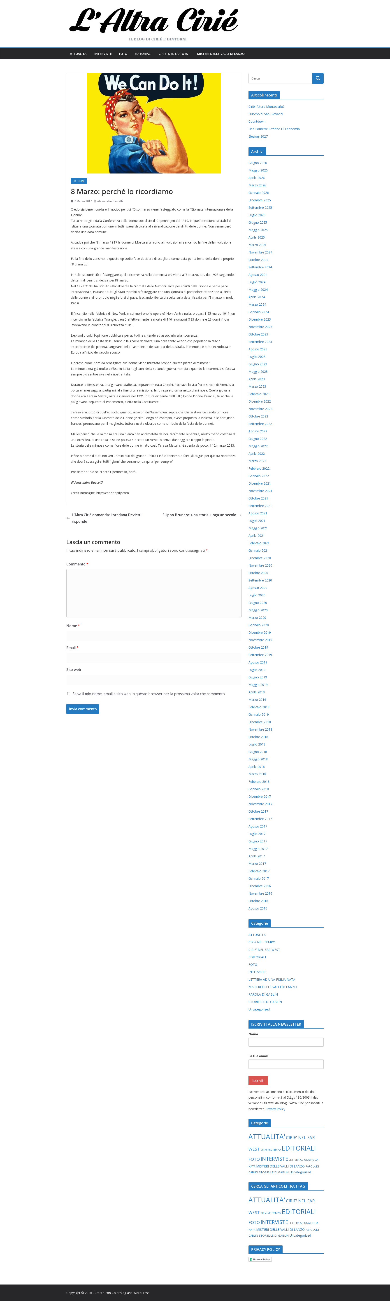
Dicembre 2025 (259, 200)
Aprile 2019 (256, 692)
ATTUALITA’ (78, 54)
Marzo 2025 (257, 245)
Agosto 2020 (257, 588)
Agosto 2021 (257, 513)
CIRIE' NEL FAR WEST (264, 949)
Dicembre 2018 (259, 722)
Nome (73, 625)
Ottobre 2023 (258, 334)
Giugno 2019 (257, 677)
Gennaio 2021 (258, 550)
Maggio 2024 (258, 289)
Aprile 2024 (256, 297)
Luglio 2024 (256, 282)
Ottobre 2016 (258, 901)
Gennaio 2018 (258, 789)
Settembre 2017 (260, 819)
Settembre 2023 (260, 342)
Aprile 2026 (256, 178)
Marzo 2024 (257, 304)
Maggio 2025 (258, 230)
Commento (77, 564)
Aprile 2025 (256, 237)
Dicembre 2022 (259, 401)
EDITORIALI (143, 54)
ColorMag (119, 1293)
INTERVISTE (103, 54)
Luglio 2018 (256, 744)
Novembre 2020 (260, 565)
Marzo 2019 (257, 699)
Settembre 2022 (260, 424)
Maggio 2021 (258, 528)
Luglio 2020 (256, 595)
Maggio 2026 (258, 170)
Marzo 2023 (257, 386)
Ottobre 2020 (258, 573)
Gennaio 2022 (258, 476)
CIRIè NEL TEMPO (261, 942)
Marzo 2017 (257, 863)
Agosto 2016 (257, 908)
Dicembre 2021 (259, 483)
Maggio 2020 (258, 610)
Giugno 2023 (257, 364)
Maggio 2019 (258, 684)
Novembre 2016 (260, 893)
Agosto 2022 (257, 431)
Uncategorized (259, 1009)
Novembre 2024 (260, 252)
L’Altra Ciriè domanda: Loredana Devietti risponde (106, 518)
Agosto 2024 (257, 274)
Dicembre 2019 (259, 632)
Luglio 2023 (256, 356)
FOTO (123, 54)
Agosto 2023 (257, 349)
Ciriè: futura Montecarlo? (266, 106)
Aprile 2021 (256, 535)
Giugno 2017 (257, 841)
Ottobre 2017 (258, 811)
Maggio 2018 (258, 759)
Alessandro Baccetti (110, 201)
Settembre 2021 (260, 506)
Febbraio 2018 (258, 781)
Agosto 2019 (257, 662)
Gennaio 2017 (258, 878)
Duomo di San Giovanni (265, 114)
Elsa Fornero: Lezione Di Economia (274, 129)
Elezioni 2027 (258, 136)
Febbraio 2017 (258, 871)
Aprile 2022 (256, 453)
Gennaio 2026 (258, 192)
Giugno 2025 (257, 222)
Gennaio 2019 (258, 714)
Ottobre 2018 (258, 737)
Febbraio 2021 (258, 543)
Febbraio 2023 (258, 394)
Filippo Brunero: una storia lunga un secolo (199, 514)
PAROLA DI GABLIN (263, 994)
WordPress (141, 1293)
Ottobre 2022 (258, 416)
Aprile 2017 (256, 856)
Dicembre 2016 (259, 886)
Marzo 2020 (257, 617)
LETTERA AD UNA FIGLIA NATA (271, 979)
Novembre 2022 (260, 409)
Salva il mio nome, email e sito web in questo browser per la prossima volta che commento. (148, 693)
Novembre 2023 (260, 327)
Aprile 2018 (256, 766)
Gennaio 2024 (258, 312)
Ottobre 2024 (258, 260)
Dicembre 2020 (259, 558)
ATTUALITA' (257, 935)
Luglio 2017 (256, 834)
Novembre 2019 (260, 640)
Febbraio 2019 (258, 707)
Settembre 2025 (260, 207)
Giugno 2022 (257, 438)
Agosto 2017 (257, 826)
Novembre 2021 (260, 491)
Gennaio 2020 (258, 625)
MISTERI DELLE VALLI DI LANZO (221, 54)
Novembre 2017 (260, 804)
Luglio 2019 (256, 670)
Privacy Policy (275, 1109)
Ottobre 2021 (258, 498)
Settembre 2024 (260, 267)
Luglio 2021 (256, 520)
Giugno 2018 (257, 752)
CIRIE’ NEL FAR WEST (174, 54)
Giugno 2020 (257, 602)
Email (72, 647)
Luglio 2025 (256, 215)
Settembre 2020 (260, 580)
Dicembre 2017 (259, 796)
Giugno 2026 (257, 163)
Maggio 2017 (258, 848)
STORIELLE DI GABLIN (265, 1002)
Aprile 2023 (256, 379)
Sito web (73, 669)
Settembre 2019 (260, 655)
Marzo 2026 (257, 185)
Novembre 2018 (260, 729)
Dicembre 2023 (259, 319)
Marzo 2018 (257, 774)
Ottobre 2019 (258, 647)
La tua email (258, 1056)
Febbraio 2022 (258, 468)
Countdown (256, 121)
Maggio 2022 (258, 446)
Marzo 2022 (257, 461)
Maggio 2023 (258, 371)
